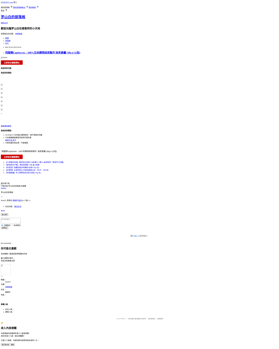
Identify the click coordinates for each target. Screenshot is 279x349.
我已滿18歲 (5, 345)
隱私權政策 (151, 319)
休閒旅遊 (18, 34)
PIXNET (123, 319)
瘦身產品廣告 (6, 126)
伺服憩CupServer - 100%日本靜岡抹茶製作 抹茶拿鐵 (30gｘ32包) (42, 52)
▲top (3, 210)
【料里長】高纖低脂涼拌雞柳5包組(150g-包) (22, 167)
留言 (20, 200)
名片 (7, 43)
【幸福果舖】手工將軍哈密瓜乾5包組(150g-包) (23, 173)
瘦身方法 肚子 (10, 140)
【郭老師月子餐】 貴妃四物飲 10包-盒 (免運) (22, 165)
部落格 (7, 41)
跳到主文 (4, 23)
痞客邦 (15, 200)
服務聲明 (160, 319)
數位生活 (17, 206)
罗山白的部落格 (13, 17)
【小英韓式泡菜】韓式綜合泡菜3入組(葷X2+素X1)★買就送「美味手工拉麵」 (35, 162)
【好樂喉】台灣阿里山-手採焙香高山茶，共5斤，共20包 (26, 170)
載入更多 (4, 214)
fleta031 (3, 188)
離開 (12, 345)
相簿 (7, 38)
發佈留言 (4, 228)
